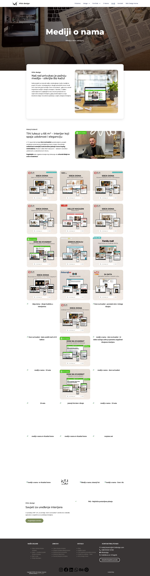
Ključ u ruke (35, 556)
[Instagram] (61, 570)
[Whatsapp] (76, 570)
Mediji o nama (82, 550)
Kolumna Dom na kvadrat (60, 552)
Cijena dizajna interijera (59, 548)
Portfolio (95, 3)
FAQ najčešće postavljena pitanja (87, 552)
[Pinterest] (86, 570)
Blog (79, 548)
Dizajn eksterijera (36, 558)
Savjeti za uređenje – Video (85, 554)
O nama (106, 3)
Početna (77, 3)
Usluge (85, 3)
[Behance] (81, 570)
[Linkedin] (71, 570)
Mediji (113, 3)
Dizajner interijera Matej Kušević (61, 550)
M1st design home (132, 3)
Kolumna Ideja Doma (59, 554)
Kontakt (120, 3)
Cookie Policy (111, 572)
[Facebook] (66, 570)
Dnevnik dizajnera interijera (60, 556)
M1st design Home (83, 556)
